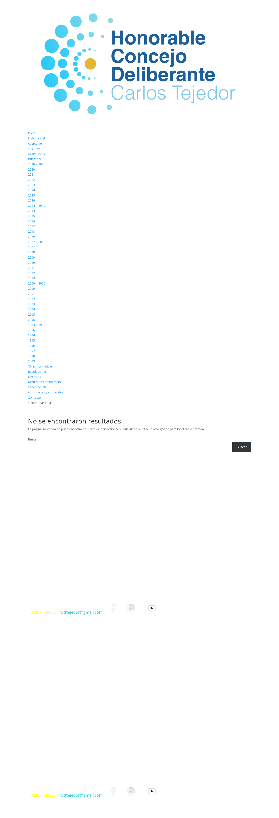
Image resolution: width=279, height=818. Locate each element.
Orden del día (37, 387)
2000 (31, 288)
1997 (31, 351)
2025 (31, 195)
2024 (31, 190)
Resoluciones (37, 371)
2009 (31, 257)
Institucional (36, 138)
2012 (31, 273)
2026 (31, 200)
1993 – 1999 (36, 325)
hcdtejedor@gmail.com (81, 612)
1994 (31, 335)
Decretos (34, 377)
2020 (31, 169)
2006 (31, 320)
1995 (31, 340)
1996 (31, 346)
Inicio (31, 133)
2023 (31, 185)
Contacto (34, 397)
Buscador (34, 159)
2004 (31, 309)
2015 (31, 216)
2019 (31, 237)
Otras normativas (40, 366)
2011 (31, 268)
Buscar (33, 439)
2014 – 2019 (36, 205)
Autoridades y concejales (45, 392)
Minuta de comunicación (45, 382)
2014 (31, 211)
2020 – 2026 (36, 164)
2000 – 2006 (36, 283)
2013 (31, 278)
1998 (31, 356)
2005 (31, 314)
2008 (31, 252)
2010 (31, 263)
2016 (31, 221)
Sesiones (34, 149)
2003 (31, 304)
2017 (31, 226)
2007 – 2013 (36, 242)
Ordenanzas (36, 154)
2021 (31, 174)
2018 (31, 231)
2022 (31, 180)
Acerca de (35, 143)
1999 (31, 361)
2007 (31, 247)
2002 (31, 299)
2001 (31, 294)
